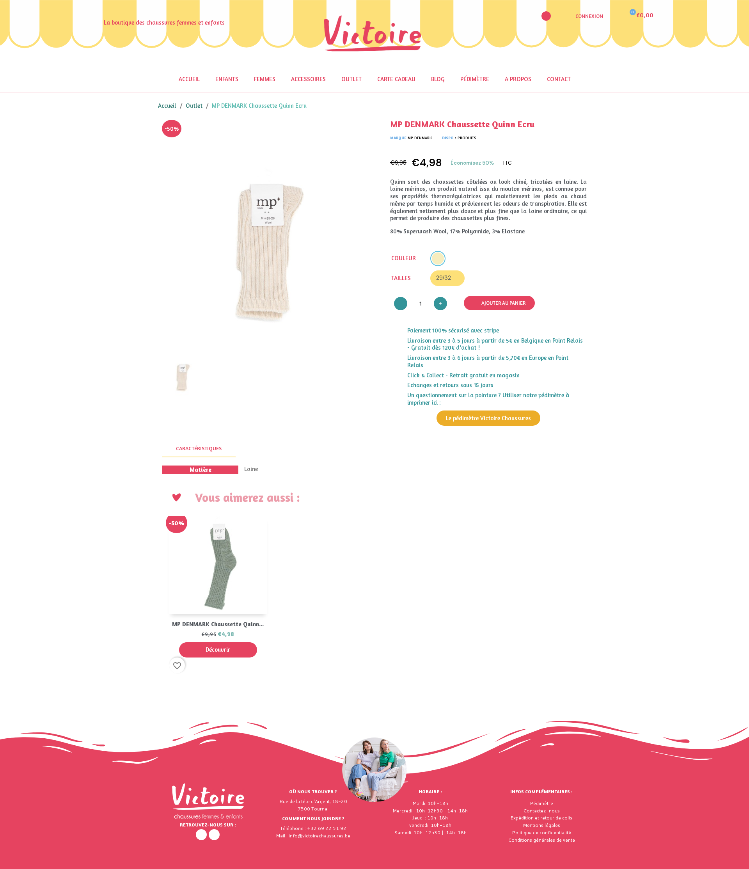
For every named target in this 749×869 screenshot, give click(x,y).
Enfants (226, 79)
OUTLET (351, 79)
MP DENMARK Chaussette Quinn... (218, 624)
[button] (546, 16)
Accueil (189, 79)
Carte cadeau (396, 79)
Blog (438, 79)
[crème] (437, 258)
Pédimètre (474, 79)
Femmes (264, 79)
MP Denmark (420, 137)
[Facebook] (201, 834)
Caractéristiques (199, 448)
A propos (518, 79)
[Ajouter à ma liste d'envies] (359, 131)
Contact (559, 79)
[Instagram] (214, 834)
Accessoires (308, 79)
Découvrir (218, 649)
